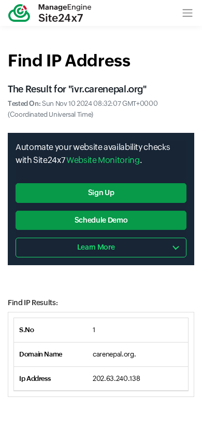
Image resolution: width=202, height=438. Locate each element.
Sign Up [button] (101, 192)
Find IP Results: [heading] (32, 302)
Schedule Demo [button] (101, 220)
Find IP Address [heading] (69, 60)
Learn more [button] (95, 247)
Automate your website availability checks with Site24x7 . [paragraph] (93, 154)
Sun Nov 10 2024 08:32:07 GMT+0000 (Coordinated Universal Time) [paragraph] (82, 109)
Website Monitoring (103, 160)
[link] (49, 13)
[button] (187, 13)
